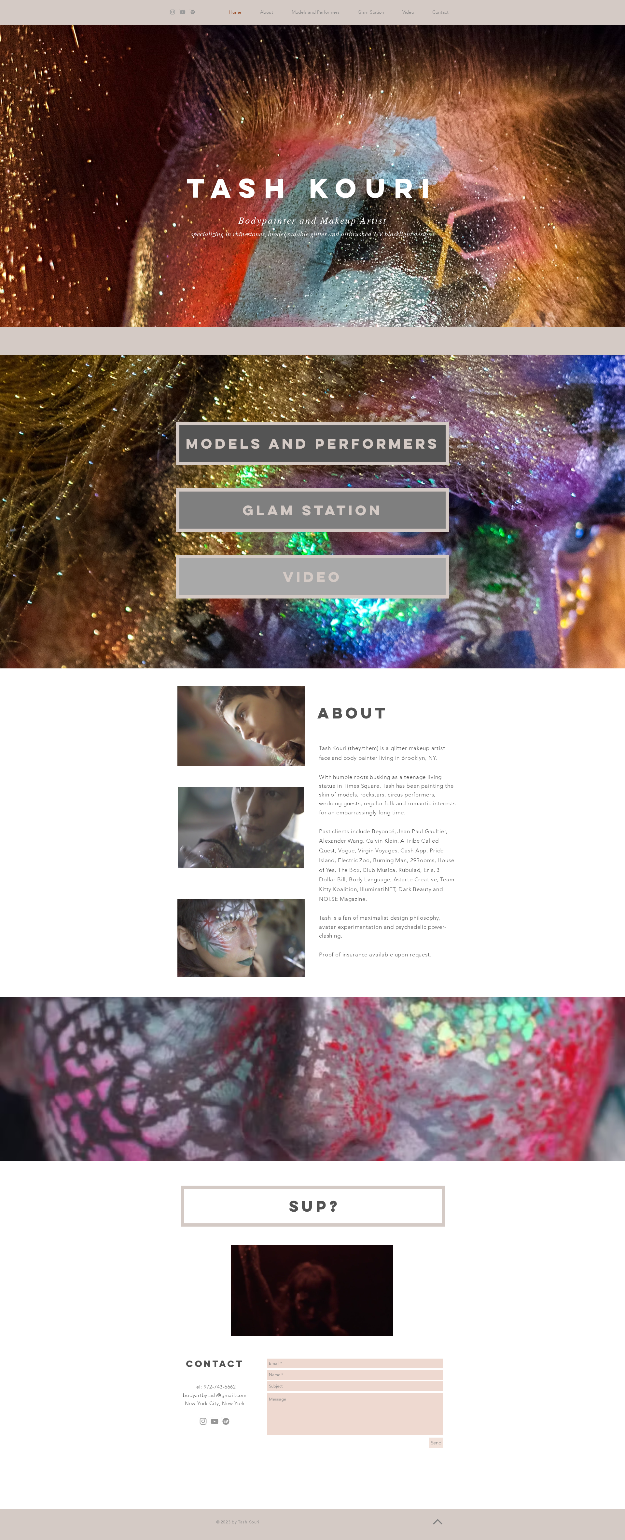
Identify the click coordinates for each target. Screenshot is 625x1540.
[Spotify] (225, 1421)
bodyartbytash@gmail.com (214, 1395)
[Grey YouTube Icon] (182, 12)
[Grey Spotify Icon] (192, 12)
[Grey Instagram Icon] (172, 12)
